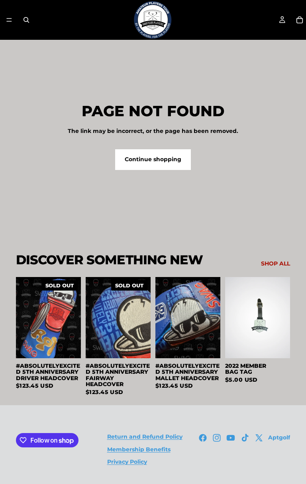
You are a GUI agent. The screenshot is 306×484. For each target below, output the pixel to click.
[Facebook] (203, 438)
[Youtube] (230, 438)
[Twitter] (259, 438)
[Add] (208, 346)
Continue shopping (153, 159)
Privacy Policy (127, 461)
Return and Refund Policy (144, 436)
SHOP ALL (275, 263)
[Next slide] (72, 317)
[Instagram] (217, 438)
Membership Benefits (139, 449)
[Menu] (9, 20)
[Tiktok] (245, 438)
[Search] (26, 20)
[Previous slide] (24, 317)
